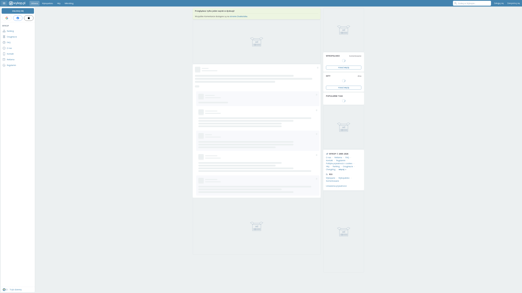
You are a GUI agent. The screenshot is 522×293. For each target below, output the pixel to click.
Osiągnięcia (348, 166)
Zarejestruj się (513, 3)
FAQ (347, 157)
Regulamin (340, 160)
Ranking (336, 166)
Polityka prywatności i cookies (339, 163)
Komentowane (332, 181)
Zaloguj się (499, 3)
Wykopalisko (343, 178)
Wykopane (330, 178)
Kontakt (329, 160)
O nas (328, 157)
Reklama (338, 157)
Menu (4, 3)
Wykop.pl (17, 3)
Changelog (330, 169)
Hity (327, 166)
